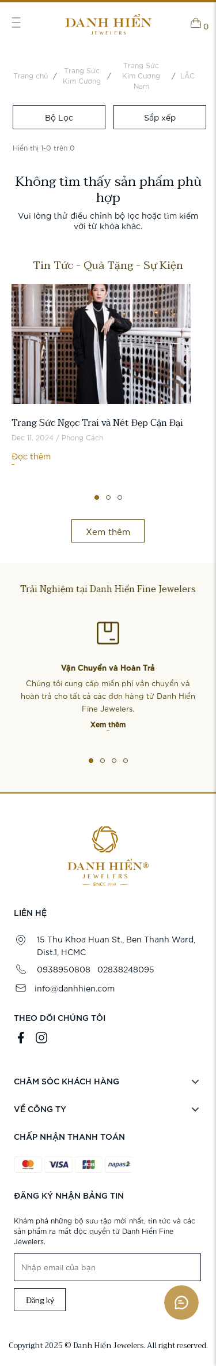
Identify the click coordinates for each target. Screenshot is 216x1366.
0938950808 (63, 969)
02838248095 (125, 969)
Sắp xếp (160, 117)
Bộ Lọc (59, 117)
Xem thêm (108, 723)
